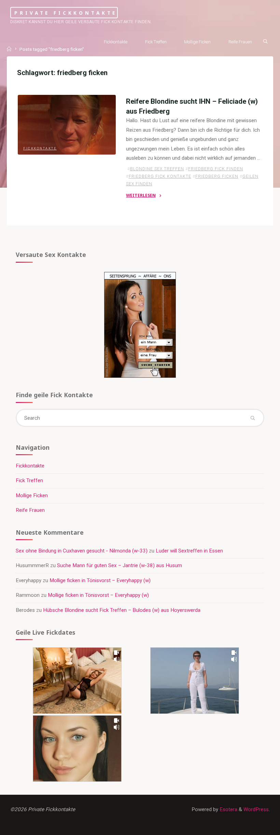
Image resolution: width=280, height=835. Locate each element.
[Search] (265, 41)
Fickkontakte (40, 148)
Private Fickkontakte (65, 12)
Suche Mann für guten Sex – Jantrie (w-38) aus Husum (119, 565)
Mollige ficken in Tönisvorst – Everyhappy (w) (100, 580)
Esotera (227, 809)
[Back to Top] (253, 825)
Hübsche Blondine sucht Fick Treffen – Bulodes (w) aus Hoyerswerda (121, 610)
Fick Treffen (29, 480)
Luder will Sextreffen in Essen (189, 551)
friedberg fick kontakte (159, 176)
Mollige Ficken (32, 495)
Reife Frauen (30, 510)
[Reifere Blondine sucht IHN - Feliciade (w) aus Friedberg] (67, 125)
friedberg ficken (216, 176)
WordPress (256, 809)
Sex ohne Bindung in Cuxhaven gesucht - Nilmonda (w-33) (82, 551)
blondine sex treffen (157, 169)
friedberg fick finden (215, 169)
